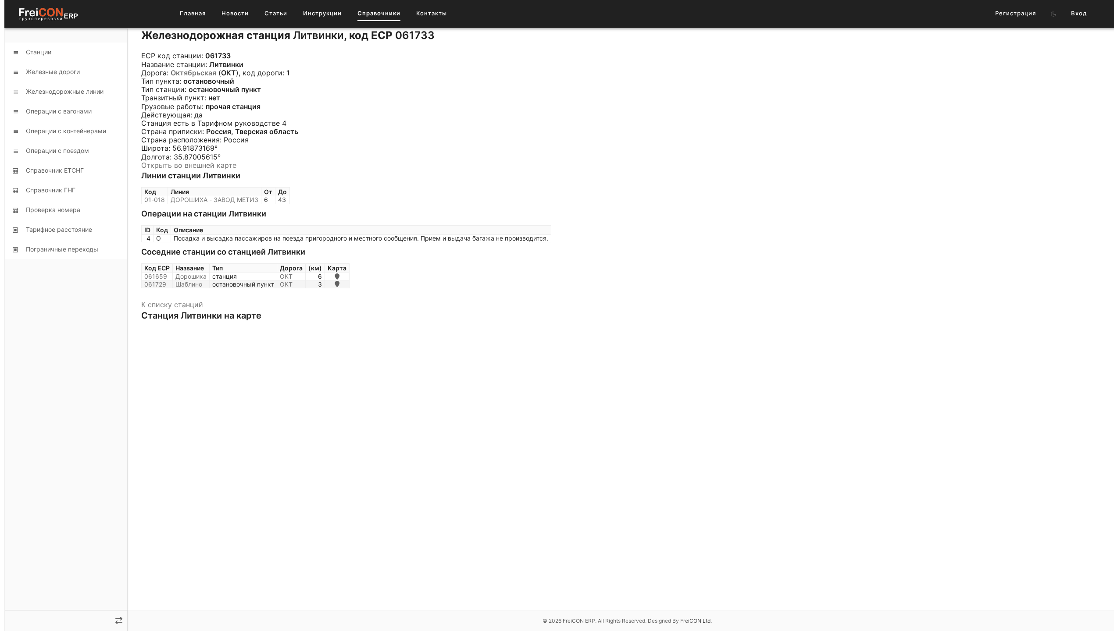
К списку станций (172, 304)
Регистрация (1015, 13)
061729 (155, 284)
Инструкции (322, 13)
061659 (155, 276)
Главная (193, 13)
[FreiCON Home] (48, 14)
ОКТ (286, 276)
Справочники (378, 13)
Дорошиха (191, 276)
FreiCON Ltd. (696, 620)
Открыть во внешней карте (188, 165)
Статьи (275, 13)
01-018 (154, 199)
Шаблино (188, 284)
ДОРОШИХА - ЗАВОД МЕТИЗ (214, 199)
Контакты (431, 13)
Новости (235, 13)
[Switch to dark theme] (1053, 14)
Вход (1079, 13)
